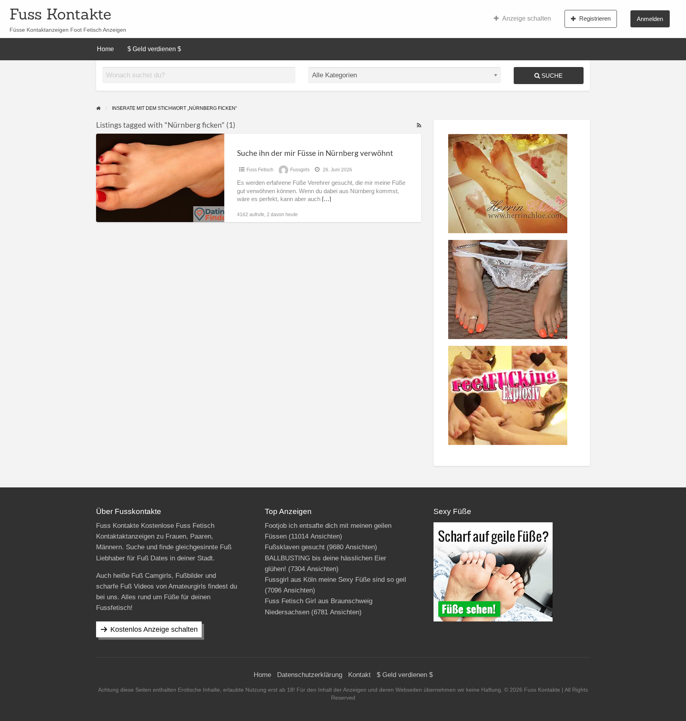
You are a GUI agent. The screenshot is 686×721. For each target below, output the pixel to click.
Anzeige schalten (526, 18)
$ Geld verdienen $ (154, 49)
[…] (326, 199)
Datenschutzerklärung (309, 675)
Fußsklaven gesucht (295, 547)
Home (105, 49)
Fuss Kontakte (60, 13)
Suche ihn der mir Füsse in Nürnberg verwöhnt (315, 152)
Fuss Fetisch (260, 170)
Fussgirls (300, 170)
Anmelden (650, 18)
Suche (551, 75)
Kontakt (359, 675)
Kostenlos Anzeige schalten (154, 629)
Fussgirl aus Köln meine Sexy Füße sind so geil (335, 579)
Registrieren (595, 18)
